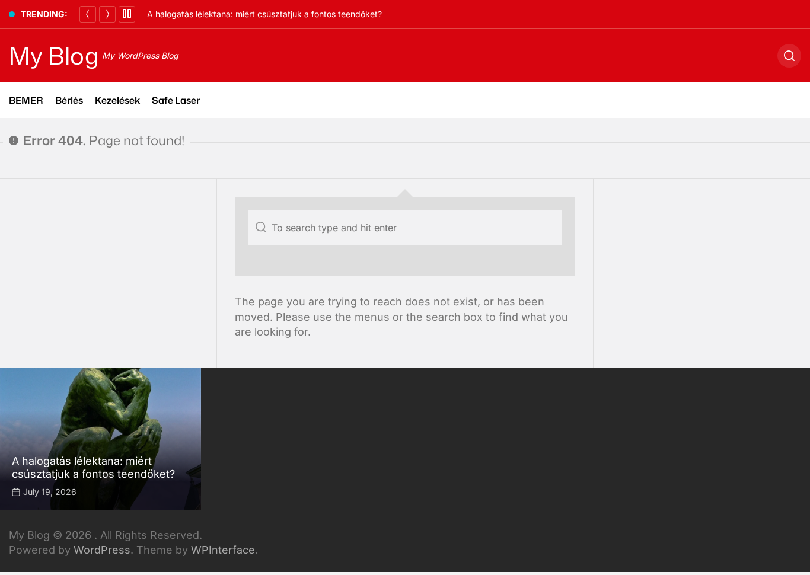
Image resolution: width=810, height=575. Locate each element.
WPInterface (223, 550)
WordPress (102, 550)
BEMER (26, 100)
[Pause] (127, 14)
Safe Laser (176, 100)
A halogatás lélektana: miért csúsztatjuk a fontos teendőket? (264, 14)
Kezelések (117, 100)
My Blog (54, 55)
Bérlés (69, 100)
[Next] (107, 14)
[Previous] (87, 14)
